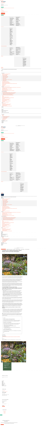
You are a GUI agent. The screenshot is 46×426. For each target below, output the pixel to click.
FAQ (1, 134)
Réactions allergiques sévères (11, 34)
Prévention (3, 86)
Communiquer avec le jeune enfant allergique (7, 94)
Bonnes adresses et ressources (18, 54)
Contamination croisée (11, 38)
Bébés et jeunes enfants (11, 49)
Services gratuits (24, 58)
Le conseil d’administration (5, 239)
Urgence (2, 67)
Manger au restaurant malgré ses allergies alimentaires (8, 97)
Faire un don (2, 242)
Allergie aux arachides (5, 75)
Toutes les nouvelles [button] (3, 249)
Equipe (3, 115)
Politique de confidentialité (4, 385)
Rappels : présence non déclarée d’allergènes (7, 89)
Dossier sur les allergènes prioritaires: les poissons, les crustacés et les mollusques (11, 336)
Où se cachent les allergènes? (12, 22)
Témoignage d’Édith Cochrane (6, 365)
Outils (2, 111)
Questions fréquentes (3, 234)
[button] (19, 247)
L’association (3, 114)
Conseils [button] (14, 249)
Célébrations (11, 54)
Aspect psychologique (18, 48)
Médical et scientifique (18, 176)
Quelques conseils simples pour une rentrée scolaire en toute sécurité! (9, 69)
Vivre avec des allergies (4, 171)
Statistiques (17, 22)
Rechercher (17, 125)
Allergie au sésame (5, 80)
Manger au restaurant (12, 179)
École (2, 95)
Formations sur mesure (24, 65)
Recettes (2, 67)
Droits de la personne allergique (18, 49)
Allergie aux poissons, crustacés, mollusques (7, 79)
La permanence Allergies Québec (6, 116)
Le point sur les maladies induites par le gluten (7, 363)
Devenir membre (4, 119)
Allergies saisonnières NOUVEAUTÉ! (18, 25)
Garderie (3, 96)
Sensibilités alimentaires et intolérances (17, 19)
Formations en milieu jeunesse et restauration (24, 64)
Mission (3, 237)
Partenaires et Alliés (5, 118)
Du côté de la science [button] (17, 249)
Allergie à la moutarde (5, 77)
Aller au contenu (2, 0)
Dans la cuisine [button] (22, 249)
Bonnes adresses (2, 136)
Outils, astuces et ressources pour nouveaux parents (8, 93)
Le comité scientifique (5, 117)
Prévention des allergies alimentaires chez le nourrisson (11, 43)
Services (2, 102)
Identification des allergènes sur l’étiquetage (11, 36)
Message (3, 405)
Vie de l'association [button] (27, 249)
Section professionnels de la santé (4, 11)
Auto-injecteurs (3, 84)
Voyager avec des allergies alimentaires (18, 47)
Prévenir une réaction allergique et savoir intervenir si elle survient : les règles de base (11, 30)
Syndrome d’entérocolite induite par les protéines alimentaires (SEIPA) (12, 24)
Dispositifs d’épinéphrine (17, 21)
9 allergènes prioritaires (11, 21)
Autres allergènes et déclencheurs (18, 17)
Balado (1, 233)
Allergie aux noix (4, 78)
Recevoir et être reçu (12, 178)
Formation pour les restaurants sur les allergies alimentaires (24, 62)
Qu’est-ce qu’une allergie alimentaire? (12, 18)
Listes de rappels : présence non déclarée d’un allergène (11, 40)
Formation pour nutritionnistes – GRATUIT (24, 59)
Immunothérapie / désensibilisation (18, 23)
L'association (2, 10)
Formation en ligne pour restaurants (6, 104)
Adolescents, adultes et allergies (12, 52)
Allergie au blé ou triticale (5, 76)
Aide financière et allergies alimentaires (18, 52)
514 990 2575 (4, 390)
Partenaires (3, 384)
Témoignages (3, 101)
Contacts (2, 121)
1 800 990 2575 (5, 391)
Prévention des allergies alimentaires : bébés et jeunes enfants (9, 92)
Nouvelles (2, 8)
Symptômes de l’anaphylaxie (11, 19)
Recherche (2, 244)
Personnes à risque (18, 20)
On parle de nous (4, 241)
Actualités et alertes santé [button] (9, 249)
